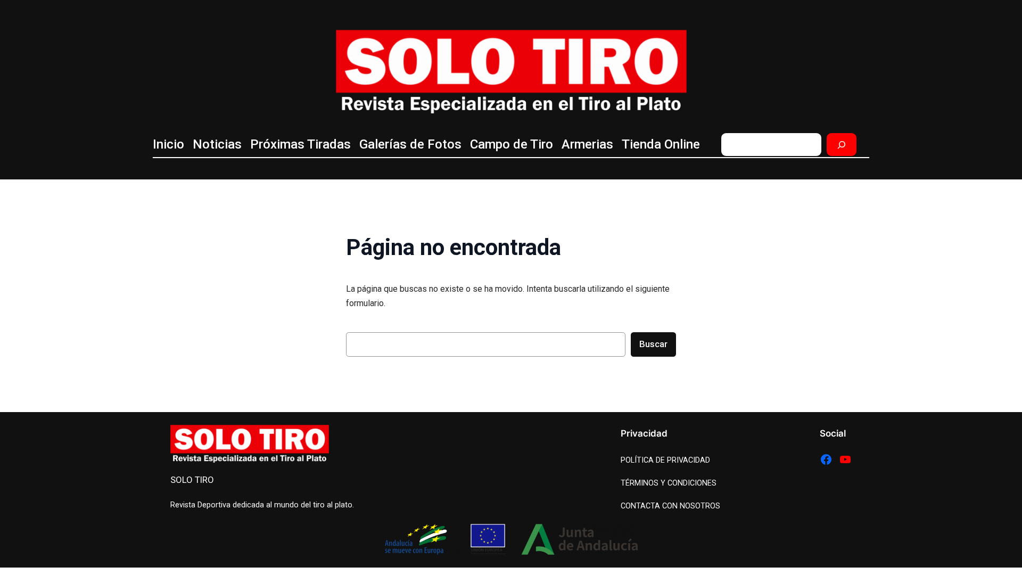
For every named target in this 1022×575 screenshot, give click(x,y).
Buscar (653, 344)
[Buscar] (841, 144)
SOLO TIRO (192, 479)
